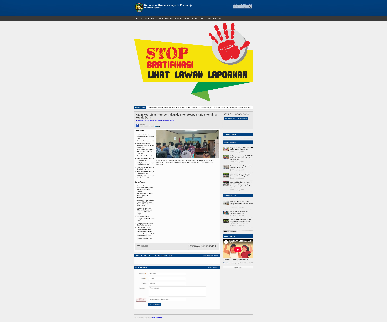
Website (143, 283)
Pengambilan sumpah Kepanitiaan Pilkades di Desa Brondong (145, 145)
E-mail (143, 279)
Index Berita (145, 18)
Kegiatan (158, 126)
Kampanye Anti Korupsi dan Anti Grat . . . (237, 260)
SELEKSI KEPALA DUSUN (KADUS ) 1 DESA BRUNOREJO (145, 195)
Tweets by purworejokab (230, 231)
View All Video (238, 267)
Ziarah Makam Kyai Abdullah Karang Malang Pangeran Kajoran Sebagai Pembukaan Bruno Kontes (240, 221)
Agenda (187, 18)
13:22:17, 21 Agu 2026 (237, 152)
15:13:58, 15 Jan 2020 (237, 215)
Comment (142, 288)
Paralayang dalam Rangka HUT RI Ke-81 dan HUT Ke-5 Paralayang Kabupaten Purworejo (241, 157)
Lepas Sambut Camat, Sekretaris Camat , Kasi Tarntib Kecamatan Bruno (144, 229)
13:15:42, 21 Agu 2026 (237, 162)
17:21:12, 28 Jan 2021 (237, 207)
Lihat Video (226, 263)
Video (161, 18)
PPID (220, 18)
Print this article (230, 118)
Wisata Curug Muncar (143, 216)
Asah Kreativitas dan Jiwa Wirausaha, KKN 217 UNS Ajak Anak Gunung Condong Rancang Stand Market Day (217, 107)
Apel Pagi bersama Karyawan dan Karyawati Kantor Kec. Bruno (145, 151)
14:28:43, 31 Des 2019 (237, 225)
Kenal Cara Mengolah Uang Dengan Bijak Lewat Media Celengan (164, 107)
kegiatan (144, 246)
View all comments (213, 267)
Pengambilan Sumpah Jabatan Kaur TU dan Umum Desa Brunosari (241, 148)
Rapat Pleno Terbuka (143, 156)
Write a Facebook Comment (210, 255)
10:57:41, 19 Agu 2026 (237, 178)
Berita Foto (169, 18)
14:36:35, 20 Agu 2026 (237, 170)
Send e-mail (242, 118)
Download (178, 18)
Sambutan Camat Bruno (144, 141)
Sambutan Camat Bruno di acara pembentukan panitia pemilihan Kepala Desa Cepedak (241, 203)
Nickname (142, 274)
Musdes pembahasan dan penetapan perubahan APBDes (241, 167)
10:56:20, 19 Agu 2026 (237, 190)
